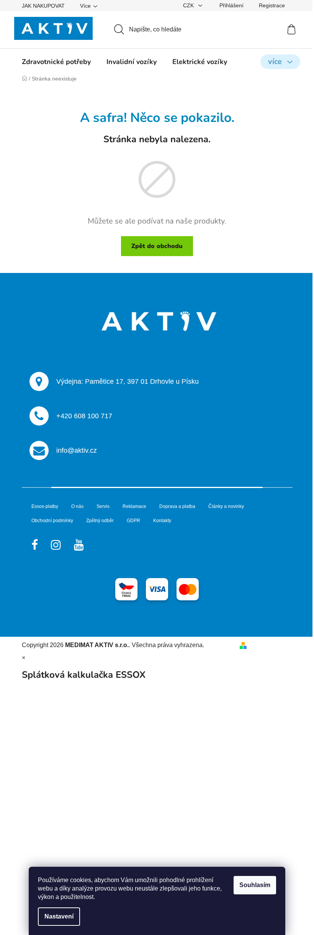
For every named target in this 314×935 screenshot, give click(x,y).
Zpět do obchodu (157, 246)
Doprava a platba (177, 506)
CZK (189, 5)
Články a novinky (226, 506)
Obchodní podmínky (52, 520)
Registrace (272, 5)
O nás (77, 506)
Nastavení (59, 916)
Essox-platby (44, 506)
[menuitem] (56, 62)
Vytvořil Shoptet (271, 645)
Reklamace (134, 506)
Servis (103, 506)
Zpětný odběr (100, 520)
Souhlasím (254, 885)
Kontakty (162, 520)
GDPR (133, 520)
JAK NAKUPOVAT (43, 6)
